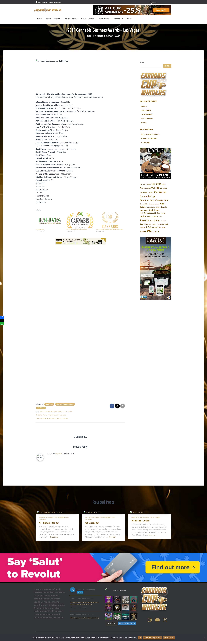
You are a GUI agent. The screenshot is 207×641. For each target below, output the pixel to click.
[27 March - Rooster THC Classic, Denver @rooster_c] (117, 607)
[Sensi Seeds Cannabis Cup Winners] (132, 10)
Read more (54, 537)
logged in (58, 453)
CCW (66, 517)
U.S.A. (148, 227)
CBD (65, 411)
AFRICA (143, 123)
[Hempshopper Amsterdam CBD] (80, 318)
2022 (149, 184)
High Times (154, 210)
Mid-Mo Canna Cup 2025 (141, 520)
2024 (158, 184)
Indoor (149, 216)
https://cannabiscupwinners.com (81, 604)
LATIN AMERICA (146, 114)
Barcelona (163, 188)
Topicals (142, 227)
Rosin (152, 221)
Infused (56, 415)
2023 (153, 184)
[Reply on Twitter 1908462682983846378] (71, 607)
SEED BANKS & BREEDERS (150, 134)
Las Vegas (63, 415)
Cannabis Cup (147, 196)
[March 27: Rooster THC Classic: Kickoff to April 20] (125, 616)
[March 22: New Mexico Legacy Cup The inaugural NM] (133, 616)
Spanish (148, 224)
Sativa (157, 220)
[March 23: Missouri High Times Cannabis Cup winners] (133, 607)
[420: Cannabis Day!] (93, 512)
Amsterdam (145, 188)
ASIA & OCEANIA (147, 118)
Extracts (39, 415)
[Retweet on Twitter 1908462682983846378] (75, 607)
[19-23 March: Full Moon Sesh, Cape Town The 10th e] (117, 616)
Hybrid (163, 213)
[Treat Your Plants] (155, 163)
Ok (140, 638)
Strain (154, 224)
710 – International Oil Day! (49, 523)
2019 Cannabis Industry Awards (76, 229)
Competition (144, 204)
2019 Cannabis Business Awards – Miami (109, 229)
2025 (163, 184)
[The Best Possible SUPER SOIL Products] (80, 241)
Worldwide (104, 19)
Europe (57, 19)
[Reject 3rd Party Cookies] (204, 638)
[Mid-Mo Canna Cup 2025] (137, 512)
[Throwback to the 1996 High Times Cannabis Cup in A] (125, 599)
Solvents (163, 221)
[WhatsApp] (2, 323)
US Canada (41, 407)
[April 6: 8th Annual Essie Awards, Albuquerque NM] (133, 599)
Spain (142, 224)
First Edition (151, 207)
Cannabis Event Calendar (56, 517)
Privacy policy (169, 638)
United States (156, 227)
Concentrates (154, 204)
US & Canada (70, 19)
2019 (41, 411)
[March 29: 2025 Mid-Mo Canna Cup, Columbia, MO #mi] (108, 616)
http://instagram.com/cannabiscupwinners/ (84, 602)
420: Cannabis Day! (92, 523)
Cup (162, 203)
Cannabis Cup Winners (151, 200)
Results (58, 418)
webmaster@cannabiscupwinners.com (49, 2)
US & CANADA (146, 110)
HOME (39, 19)
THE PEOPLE (145, 143)
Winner (143, 232)
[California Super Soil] (155, 268)
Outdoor (155, 216)
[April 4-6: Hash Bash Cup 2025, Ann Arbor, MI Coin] (125, 607)
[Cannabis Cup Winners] (48, 10)
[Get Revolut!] (103, 567)
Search (142, 62)
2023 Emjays (40, 229)
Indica (143, 216)
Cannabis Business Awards (65, 404)
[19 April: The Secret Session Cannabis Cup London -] (108, 599)
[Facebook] (2, 317)
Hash (141, 210)
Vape (163, 227)
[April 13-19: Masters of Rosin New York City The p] (117, 599)
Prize (160, 216)
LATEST (48, 19)
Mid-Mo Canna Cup (146, 517)
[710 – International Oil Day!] (50, 512)
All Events (49, 404)
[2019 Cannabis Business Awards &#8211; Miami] (110, 220)
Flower (45, 415)
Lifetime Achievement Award (45, 418)
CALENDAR (118, 19)
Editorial (42, 519)
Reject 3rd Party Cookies (152, 638)
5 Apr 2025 (90, 598)
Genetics (164, 207)
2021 (144, 184)
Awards (155, 187)
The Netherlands (162, 224)
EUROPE (144, 106)
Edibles (70, 411)
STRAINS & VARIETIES (149, 138)
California (143, 193)
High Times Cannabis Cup (150, 213)
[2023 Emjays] (50, 220)
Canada (150, 193)
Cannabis (160, 192)
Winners (65, 418)
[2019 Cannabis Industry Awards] (80, 220)
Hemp (50, 415)
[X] (2, 320)
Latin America (87, 19)
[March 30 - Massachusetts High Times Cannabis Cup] (108, 607)
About (128, 19)
